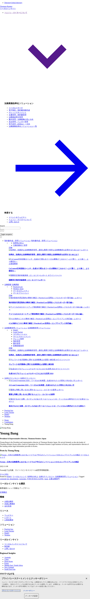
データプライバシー (21, 293)
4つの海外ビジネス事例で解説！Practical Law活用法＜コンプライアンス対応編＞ (41, 323)
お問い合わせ (14, 222)
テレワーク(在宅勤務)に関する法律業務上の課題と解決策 (31, 364)
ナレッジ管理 (18, 339)
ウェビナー (8, 515)
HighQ (15, 330)
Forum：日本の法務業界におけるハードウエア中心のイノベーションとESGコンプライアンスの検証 (39, 462)
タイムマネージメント (22, 336)
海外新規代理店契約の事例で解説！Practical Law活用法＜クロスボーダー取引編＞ (41, 302)
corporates (22, 479)
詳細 (10, 248)
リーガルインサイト (8, 8)
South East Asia (9, 569)
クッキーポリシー (29, 590)
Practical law (8, 410)
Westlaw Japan (18, 289)
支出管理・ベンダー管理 (18, 122)
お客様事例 (13, 264)
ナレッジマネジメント (17, 112)
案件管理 (16, 343)
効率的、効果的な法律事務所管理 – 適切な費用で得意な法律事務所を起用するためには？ (44, 254)
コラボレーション (20, 334)
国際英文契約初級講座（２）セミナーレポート (27, 280)
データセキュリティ (21, 291)
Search (2, 226)
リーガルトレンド (20, 476)
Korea (6, 563)
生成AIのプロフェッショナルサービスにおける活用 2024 (31, 373)
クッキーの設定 (31, 596)
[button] (47, 56)
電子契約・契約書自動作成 (19, 110)
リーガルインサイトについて (15, 544)
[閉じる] (86, 578)
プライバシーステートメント (11, 590)
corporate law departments (9, 479)
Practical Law (18, 287)
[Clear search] (1, 230)
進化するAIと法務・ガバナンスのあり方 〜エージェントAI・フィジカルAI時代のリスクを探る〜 (47, 406)
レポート (84, 250)
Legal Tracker (18, 332)
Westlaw (7, 416)
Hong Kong (8, 561)
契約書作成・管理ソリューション (17, 241)
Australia (7, 557)
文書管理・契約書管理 (17, 115)
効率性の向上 (18, 243)
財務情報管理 (18, 346)
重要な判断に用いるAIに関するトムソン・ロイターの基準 (32, 394)
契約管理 (16, 341)
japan (46, 479)
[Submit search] (3, 230)
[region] (45, 587)
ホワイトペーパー (55, 275)
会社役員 (7, 506)
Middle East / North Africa (13, 565)
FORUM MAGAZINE (35, 479)
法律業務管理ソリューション (15, 328)
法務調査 (7, 285)
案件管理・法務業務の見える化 (21, 119)
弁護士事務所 (9, 504)
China (6, 559)
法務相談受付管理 (16, 117)
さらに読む (4, 474)
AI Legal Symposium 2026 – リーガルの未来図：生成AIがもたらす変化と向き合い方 (41, 385)
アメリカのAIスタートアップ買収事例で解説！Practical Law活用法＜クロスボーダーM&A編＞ (46, 314)
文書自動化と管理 (20, 245)
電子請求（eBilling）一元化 (19, 124)
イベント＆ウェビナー (17, 217)
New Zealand (9, 567)
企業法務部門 (54, 479)
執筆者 (7, 546)
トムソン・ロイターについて (20, 220)
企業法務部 (8, 501)
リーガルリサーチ (16, 108)
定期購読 (3, 492)
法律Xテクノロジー (12, 378)
